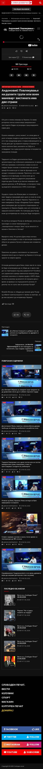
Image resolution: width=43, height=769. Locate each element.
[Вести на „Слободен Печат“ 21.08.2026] (9, 661)
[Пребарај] (40, 2)
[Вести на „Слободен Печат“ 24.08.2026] (9, 646)
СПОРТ (6, 697)
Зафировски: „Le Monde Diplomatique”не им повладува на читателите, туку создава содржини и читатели (19, 347)
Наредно (38, 341)
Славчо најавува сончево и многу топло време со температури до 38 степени (19, 538)
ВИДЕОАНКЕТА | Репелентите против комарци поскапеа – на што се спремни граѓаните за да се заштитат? (21, 13)
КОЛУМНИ (8, 693)
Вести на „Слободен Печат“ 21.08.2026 (27, 658)
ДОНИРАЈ (7, 710)
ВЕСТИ (6, 689)
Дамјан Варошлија (11, 106)
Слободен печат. (13, 685)
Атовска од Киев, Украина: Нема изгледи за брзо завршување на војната (19, 501)
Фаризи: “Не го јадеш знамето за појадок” (25, 611)
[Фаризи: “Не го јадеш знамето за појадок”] (9, 615)
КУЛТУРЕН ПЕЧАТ (12, 706)
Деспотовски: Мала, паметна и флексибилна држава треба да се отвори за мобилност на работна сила (21, 427)
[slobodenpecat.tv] (21, 2)
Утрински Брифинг (28, 87)
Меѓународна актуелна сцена (20, 18)
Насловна (5, 18)
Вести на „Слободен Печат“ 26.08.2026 (27, 596)
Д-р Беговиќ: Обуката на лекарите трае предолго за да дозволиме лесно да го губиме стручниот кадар (20, 391)
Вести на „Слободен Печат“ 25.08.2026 (27, 627)
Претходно (5, 327)
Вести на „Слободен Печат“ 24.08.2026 (27, 642)
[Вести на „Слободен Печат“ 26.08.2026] (9, 600)
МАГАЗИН (7, 702)
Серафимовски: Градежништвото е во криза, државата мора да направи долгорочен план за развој (21, 574)
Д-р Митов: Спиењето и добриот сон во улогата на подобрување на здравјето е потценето (24, 333)
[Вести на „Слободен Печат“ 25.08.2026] (9, 630)
